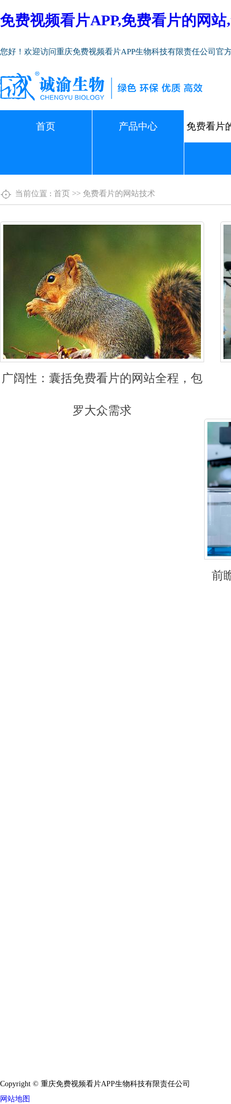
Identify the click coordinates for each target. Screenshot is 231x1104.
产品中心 (138, 126)
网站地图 (15, 1099)
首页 (45, 126)
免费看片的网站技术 (119, 193)
